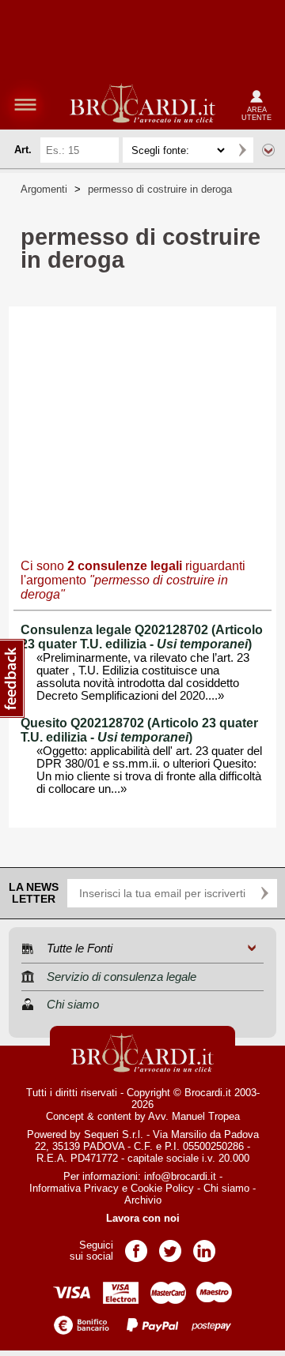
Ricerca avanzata (268, 150)
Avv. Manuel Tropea (194, 1116)
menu (25, 104)
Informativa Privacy (74, 1188)
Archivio (143, 1200)
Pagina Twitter (170, 1246)
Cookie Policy (162, 1188)
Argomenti (44, 189)
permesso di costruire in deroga (160, 189)
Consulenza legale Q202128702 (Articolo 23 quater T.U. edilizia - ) (142, 637)
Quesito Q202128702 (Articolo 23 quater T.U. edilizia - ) (139, 730)
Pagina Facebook (136, 1246)
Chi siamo (226, 1188)
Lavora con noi (143, 1218)
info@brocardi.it (180, 1176)
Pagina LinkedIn (204, 1246)
